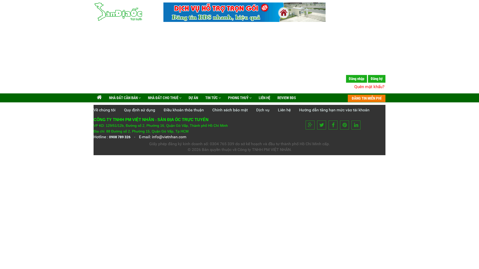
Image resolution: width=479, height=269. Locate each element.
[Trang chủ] (99, 97)
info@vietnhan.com (169, 136)
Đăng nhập (356, 78)
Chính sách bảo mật (230, 110)
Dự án (193, 98)
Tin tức (212, 98)
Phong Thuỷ (238, 98)
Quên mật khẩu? (369, 86)
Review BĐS (286, 98)
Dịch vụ (262, 110)
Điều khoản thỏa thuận (184, 110)
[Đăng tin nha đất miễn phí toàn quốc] (244, 20)
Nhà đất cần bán (123, 98)
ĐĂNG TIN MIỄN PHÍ (366, 98)
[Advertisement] (239, 58)
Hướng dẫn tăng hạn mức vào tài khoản (334, 110)
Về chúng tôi (105, 110)
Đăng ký (377, 78)
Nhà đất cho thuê (163, 98)
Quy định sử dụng (139, 110)
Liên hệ (264, 98)
